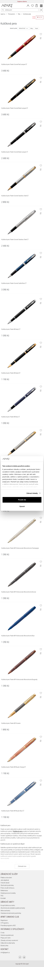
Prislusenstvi (11, 14)
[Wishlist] (32, 5)
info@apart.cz (5, 952)
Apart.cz (3, 14)
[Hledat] (3, 10)
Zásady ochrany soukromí (9, 940)
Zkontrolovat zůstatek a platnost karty (13, 908)
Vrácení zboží (5, 883)
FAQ (2, 896)
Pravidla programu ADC (8, 925)
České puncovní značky (8, 893)
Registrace (4, 920)
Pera (19, 14)
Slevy (31, 28)
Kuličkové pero (18, 831)
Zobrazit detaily (32, 493)
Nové (36, 28)
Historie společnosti (7, 935)
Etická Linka (4, 945)
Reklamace (4, 890)
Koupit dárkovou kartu (8, 905)
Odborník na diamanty (8, 943)
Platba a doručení (6, 877)
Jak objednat (5, 880)
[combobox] (23, 28)
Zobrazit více (22, 866)
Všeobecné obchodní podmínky (11, 913)
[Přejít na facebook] (19, 957)
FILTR (40, 17)
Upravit (22, 506)
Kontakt (3, 898)
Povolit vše (22, 500)
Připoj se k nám (6, 938)
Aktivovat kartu (5, 910)
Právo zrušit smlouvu (7, 888)
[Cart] (37, 6)
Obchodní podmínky (7, 885)
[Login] (28, 5)
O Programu (5, 923)
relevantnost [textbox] (22, 28)
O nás (2, 932)
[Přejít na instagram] (24, 957)
